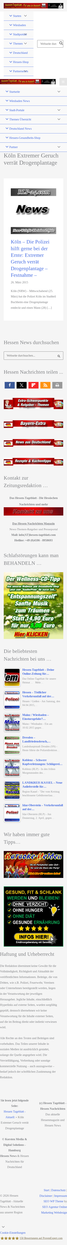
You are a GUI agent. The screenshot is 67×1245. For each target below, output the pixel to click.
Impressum (60, 1195)
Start (46, 1190)
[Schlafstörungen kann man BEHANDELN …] (33, 605)
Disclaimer (45, 1195)
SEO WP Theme (53, 1201)
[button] (10, 385)
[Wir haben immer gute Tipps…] (33, 864)
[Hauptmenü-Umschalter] (63, 82)
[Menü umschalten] (24, 16)
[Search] (61, 43)
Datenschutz (58, 1190)
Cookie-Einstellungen (12, 1232)
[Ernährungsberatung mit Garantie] (33, 916)
